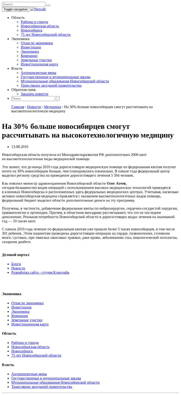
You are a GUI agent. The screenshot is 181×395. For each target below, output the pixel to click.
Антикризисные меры (38, 73)
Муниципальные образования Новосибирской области (65, 81)
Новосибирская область (40, 26)
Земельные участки (36, 60)
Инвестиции (31, 47)
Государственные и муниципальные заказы (55, 77)
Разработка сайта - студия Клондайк (40, 272)
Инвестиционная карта (39, 64)
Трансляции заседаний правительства (51, 85)
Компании (29, 56)
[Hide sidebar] (48, 5)
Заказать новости (34, 94)
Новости (18, 268)
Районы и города (34, 22)
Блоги (16, 264)
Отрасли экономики (37, 43)
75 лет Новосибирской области (46, 35)
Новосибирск (31, 30)
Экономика (30, 51)
